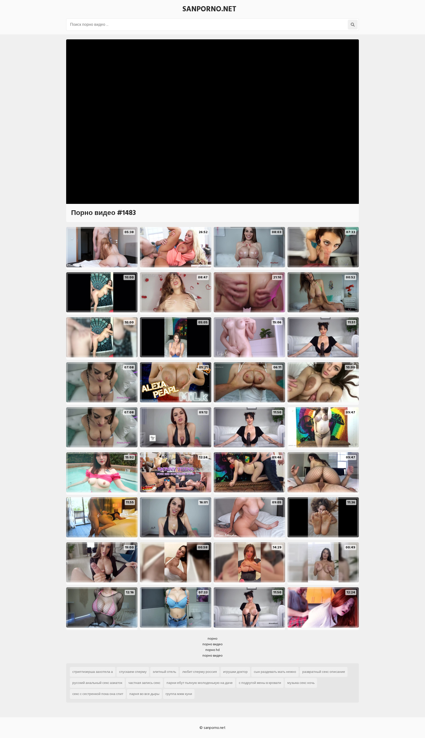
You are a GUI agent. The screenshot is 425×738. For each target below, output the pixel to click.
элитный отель (164, 672)
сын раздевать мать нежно (275, 672)
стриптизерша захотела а (92, 672)
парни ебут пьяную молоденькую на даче (200, 683)
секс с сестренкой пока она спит (97, 694)
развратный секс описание (323, 672)
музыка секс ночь (301, 683)
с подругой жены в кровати (260, 683)
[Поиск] (353, 25)
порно (212, 638)
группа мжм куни (179, 694)
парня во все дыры (144, 694)
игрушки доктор (235, 672)
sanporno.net (209, 9)
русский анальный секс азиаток (97, 683)
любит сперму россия (199, 672)
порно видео (212, 644)
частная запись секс (144, 683)
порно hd (212, 650)
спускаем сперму (133, 672)
